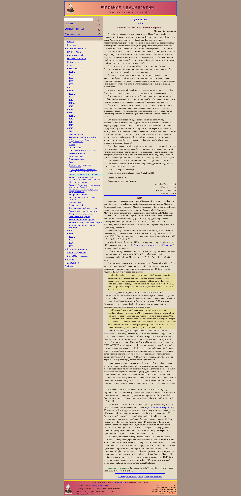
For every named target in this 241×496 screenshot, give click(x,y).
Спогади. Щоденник (76, 253)
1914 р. (72, 113)
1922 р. (72, 237)
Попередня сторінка (127, 476)
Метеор (72, 145)
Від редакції (73, 131)
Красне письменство (76, 59)
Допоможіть (120, 482)
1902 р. (72, 75)
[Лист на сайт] (98, 25)
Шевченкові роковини (77, 153)
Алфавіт (70, 65)
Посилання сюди (72, 34)
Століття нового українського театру (83, 208)
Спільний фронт (75, 148)
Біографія (71, 45)
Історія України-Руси (76, 48)
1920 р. (72, 230)
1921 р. (72, 234)
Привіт (71, 162)
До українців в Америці (78, 195)
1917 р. (72, 122)
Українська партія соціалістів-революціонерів (80, 166)
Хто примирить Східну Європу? (81, 214)
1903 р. (72, 78)
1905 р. (72, 84)
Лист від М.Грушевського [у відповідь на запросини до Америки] (84, 186)
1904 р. (72, 81)
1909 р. (72, 97)
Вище (140, 476)
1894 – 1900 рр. (75, 69)
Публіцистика (73, 62)
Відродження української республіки (83, 137)
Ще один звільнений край (78, 182)
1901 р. (72, 72)
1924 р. (72, 243)
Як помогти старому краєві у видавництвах (85, 222)
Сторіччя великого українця (79, 217)
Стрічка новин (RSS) (74, 29)
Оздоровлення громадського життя (82, 150)
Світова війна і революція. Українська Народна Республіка (83, 191)
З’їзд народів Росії (76, 205)
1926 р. (72, 246)
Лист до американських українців (82, 220)
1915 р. (72, 116)
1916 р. (72, 119)
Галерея (71, 259)
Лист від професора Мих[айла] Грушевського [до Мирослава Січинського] (85, 178)
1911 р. (72, 103)
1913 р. (72, 109)
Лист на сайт (70, 23)
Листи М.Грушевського (77, 256)
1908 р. (72, 94)
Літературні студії (75, 55)
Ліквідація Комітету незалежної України (152, 245)
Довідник (69, 266)
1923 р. (72, 240)
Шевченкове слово (76, 156)
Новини (70, 42)
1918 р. (72, 125)
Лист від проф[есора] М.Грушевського (83, 211)
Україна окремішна (76, 134)
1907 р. (72, 91)
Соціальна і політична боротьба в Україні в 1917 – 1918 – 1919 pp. (83, 171)
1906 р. (72, 87)
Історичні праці (74, 52)
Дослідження (73, 263)
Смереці (90, 494)
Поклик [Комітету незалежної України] (83, 174)
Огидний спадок (75, 202)
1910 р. (72, 100)
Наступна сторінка (153, 476)
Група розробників (99, 485)
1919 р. (72, 128)
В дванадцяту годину (77, 159)
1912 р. (72, 106)
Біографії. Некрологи (77, 249)
